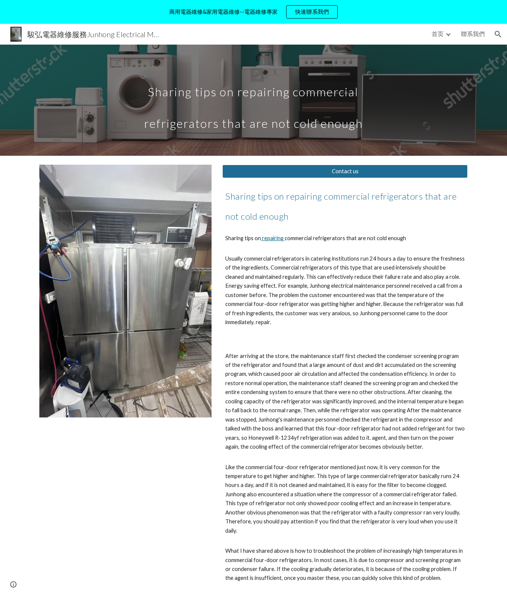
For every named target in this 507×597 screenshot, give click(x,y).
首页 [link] (438, 33)
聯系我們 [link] (473, 33)
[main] (253, 100)
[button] (498, 34)
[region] (253, 12)
